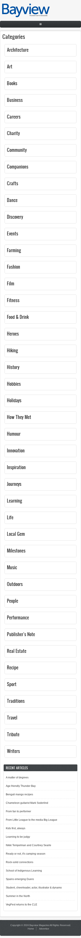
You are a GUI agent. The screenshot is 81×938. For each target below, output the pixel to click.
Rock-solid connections (19, 862)
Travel (12, 717)
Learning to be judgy (18, 836)
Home (31, 928)
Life (10, 517)
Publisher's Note (21, 634)
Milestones (16, 550)
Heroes (13, 333)
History (13, 367)
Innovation (16, 450)
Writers (13, 751)
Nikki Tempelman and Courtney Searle (28, 845)
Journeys (14, 484)
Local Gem (16, 534)
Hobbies (14, 383)
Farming (14, 250)
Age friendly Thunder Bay (21, 785)
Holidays (14, 400)
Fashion (13, 266)
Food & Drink (18, 317)
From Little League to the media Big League (31, 819)
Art (9, 66)
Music (12, 567)
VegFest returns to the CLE (21, 904)
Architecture (18, 49)
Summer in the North (18, 896)
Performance (18, 617)
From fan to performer (18, 811)
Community (17, 150)
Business (15, 100)
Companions (17, 166)
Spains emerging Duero (20, 879)
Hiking (12, 350)
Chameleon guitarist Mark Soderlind (27, 802)
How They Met (19, 417)
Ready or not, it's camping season (25, 853)
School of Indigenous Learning (24, 870)
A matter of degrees (17, 777)
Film (10, 283)
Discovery (15, 216)
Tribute (13, 734)
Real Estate (16, 651)
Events (12, 233)
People (12, 600)
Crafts (12, 183)
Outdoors (15, 584)
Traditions (16, 701)
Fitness (13, 300)
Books (12, 83)
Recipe (12, 667)
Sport (11, 684)
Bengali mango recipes (19, 794)
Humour (14, 433)
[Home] (26, 16)
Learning (14, 500)
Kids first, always (15, 828)
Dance (12, 200)
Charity (13, 133)
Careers (14, 116)
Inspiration (16, 467)
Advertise (44, 928)
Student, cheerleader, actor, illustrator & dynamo (34, 887)
